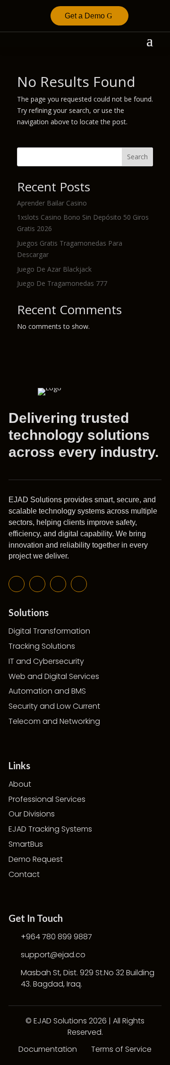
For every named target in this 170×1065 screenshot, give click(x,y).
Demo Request (35, 859)
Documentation (47, 1049)
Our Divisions (31, 813)
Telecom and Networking (54, 721)
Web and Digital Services (53, 676)
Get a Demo (85, 16)
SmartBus (25, 844)
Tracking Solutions (41, 646)
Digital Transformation (49, 631)
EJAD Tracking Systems (50, 829)
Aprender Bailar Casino (52, 202)
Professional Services (46, 799)
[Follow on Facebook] (16, 584)
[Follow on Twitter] (37, 584)
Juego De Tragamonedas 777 (62, 283)
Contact (24, 874)
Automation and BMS (47, 691)
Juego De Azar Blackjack (54, 269)
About (19, 784)
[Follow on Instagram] (79, 584)
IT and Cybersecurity (46, 661)
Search (137, 156)
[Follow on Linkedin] (58, 584)
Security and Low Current (54, 706)
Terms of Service (121, 1049)
